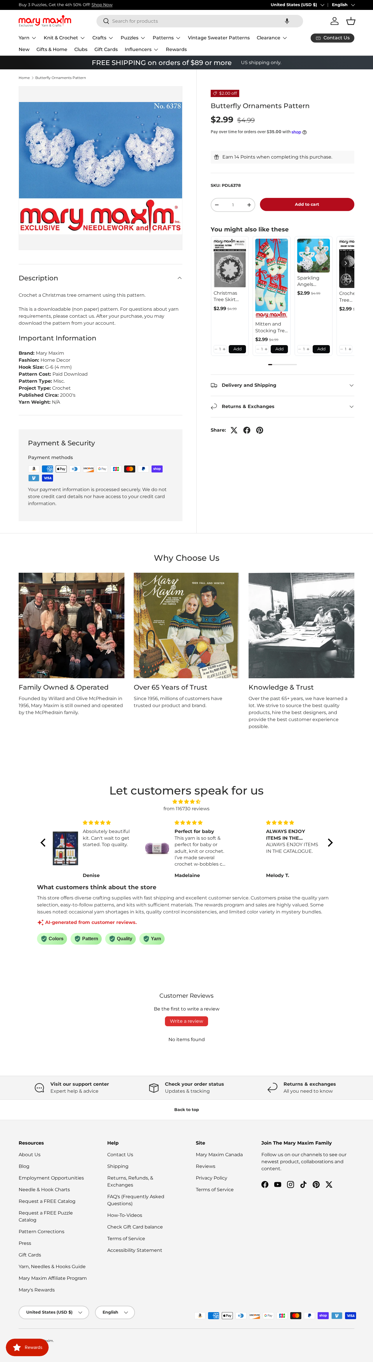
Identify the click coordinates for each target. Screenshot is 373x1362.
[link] (230, 263)
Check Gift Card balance (135, 1227)
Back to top (186, 1109)
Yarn (24, 38)
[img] (186, 801)
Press (25, 1243)
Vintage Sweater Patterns (219, 38)
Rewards (176, 49)
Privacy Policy (211, 1178)
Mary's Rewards (37, 1290)
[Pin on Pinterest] (259, 430)
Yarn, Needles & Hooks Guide (52, 1266)
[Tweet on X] (234, 430)
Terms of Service (126, 1238)
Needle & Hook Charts (44, 1189)
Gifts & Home (51, 49)
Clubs (80, 49)
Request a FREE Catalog (47, 1201)
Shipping (118, 1166)
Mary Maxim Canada (219, 1154)
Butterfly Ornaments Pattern (60, 78)
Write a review (186, 1021)
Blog (24, 1166)
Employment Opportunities (51, 1178)
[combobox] (199, 21)
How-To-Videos (124, 1215)
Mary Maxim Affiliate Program (53, 1278)
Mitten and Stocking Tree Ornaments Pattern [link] (271, 327)
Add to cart (307, 204)
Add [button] (237, 349)
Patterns (163, 38)
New (24, 49)
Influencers (138, 49)
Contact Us (120, 1154)
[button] (287, 21)
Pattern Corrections (41, 1231)
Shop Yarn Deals (77, 4)
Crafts (99, 38)
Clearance (268, 38)
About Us (30, 1154)
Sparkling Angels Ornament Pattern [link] (309, 281)
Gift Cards (106, 49)
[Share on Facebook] (246, 430)
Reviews (205, 1166)
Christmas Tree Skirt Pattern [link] (225, 296)
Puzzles (129, 38)
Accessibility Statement (134, 1250)
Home (24, 78)
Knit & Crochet (61, 38)
